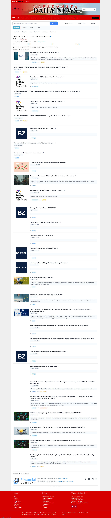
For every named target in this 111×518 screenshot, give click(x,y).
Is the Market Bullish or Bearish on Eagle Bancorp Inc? (48, 162)
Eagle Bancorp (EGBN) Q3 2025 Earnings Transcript (47, 190)
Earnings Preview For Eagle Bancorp (42, 235)
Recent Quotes (68, 23)
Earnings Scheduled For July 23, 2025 (43, 128)
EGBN (49, 36)
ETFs (31, 27)
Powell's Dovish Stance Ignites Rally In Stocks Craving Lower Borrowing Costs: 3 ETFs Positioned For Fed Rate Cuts (62, 382)
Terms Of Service (69, 481)
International (45, 31)
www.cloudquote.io (63, 478)
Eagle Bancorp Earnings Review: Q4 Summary (45, 222)
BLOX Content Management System (75, 512)
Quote (29, 44)
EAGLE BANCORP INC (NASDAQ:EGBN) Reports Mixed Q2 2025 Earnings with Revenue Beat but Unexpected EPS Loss (60, 310)
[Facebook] (89, 481)
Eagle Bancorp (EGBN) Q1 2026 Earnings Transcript (47, 77)
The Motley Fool (35, 86)
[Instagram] (96, 481)
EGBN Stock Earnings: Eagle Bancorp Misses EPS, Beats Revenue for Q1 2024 (55, 440)
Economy (44, 391)
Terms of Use (25, 514)
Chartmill (17, 96)
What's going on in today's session (42, 277)
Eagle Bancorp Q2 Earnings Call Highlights (44, 52)
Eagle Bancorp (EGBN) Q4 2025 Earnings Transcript (47, 101)
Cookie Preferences (51, 514)
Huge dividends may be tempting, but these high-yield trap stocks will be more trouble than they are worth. (58, 432)
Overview (24, 31)
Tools (38, 27)
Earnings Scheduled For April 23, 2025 (43, 208)
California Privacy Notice (41, 514)
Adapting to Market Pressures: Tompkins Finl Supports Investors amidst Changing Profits (59, 325)
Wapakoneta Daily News (35, 512)
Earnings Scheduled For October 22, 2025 (44, 248)
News (30, 31)
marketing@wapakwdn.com (81, 502)
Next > (26, 49)
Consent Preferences (6, 517)
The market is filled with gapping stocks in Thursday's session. (35, 143)
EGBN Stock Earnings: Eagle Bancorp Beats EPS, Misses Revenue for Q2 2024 (55, 413)
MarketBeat (34, 62)
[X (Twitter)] (85, 481)
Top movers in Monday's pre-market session (29, 153)
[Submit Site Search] (94, 9)
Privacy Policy (60, 481)
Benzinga (33, 138)
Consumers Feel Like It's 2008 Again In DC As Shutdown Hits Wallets (53, 176)
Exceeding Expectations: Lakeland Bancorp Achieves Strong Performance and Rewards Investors (62, 338)
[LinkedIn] (92, 481)
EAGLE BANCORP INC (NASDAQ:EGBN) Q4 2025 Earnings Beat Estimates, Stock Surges (42, 116)
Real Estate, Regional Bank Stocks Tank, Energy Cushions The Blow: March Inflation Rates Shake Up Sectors (62, 455)
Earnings (42, 62)
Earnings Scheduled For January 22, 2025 (44, 366)
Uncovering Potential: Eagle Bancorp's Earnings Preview (49, 263)
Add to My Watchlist (41, 41)
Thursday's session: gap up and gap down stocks (46, 294)
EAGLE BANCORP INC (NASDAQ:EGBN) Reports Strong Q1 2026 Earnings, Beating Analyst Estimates (47, 91)
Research (77, 44)
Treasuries (53, 31)
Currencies (36, 31)
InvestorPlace (34, 422)
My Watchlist (81, 23)
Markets (16, 27)
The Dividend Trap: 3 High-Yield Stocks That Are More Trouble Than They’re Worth (57, 427)
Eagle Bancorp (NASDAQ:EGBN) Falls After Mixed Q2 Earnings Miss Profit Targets (41, 67)
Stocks (25, 27)
